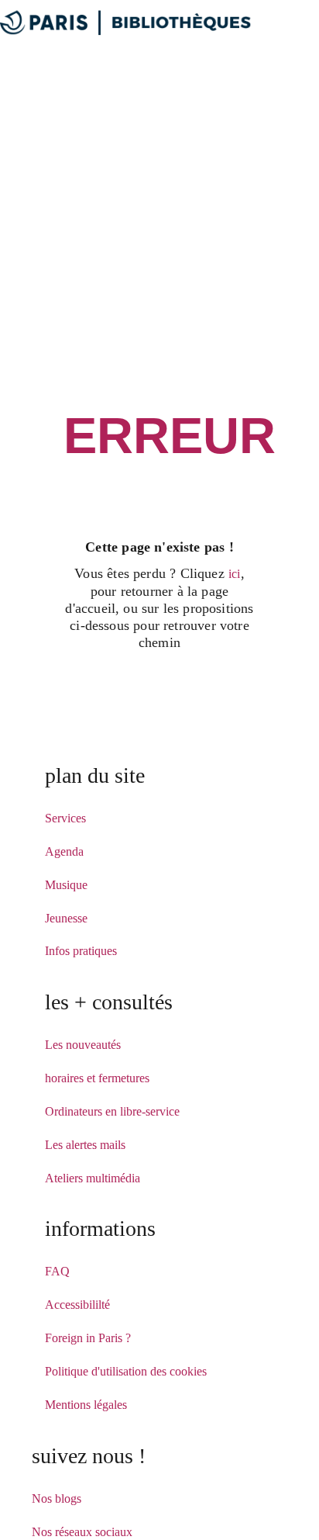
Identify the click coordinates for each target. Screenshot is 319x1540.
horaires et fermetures (97, 1078)
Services (65, 818)
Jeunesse (66, 918)
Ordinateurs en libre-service (112, 1111)
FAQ (57, 1271)
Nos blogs (56, 1498)
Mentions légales (86, 1404)
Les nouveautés (83, 1044)
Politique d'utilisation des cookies (126, 1371)
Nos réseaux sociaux (82, 1531)
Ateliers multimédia (92, 1178)
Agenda (64, 851)
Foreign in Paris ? (88, 1337)
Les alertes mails (85, 1144)
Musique (66, 884)
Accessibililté (77, 1304)
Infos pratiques (81, 950)
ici (234, 573)
